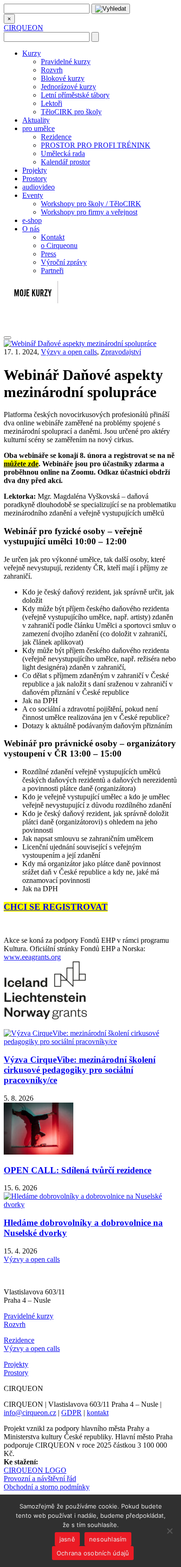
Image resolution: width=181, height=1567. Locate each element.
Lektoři (51, 103)
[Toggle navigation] (7, 337)
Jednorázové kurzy (68, 87)
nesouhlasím (108, 1539)
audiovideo (38, 187)
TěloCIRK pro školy (71, 112)
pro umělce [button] (38, 128)
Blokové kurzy (62, 78)
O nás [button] (30, 229)
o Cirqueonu (59, 245)
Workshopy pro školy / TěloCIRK (91, 204)
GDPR (71, 1413)
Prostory (34, 179)
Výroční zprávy (64, 262)
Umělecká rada (63, 153)
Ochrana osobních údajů (93, 1553)
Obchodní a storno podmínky (47, 1487)
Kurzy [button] (31, 53)
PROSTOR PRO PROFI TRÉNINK (95, 145)
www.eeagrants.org (32, 957)
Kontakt (53, 237)
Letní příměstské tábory (75, 95)
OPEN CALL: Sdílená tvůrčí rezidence (77, 1170)
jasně (67, 1539)
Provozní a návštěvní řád (40, 1478)
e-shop (32, 220)
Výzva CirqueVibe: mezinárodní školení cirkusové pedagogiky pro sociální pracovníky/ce (79, 1070)
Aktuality (36, 120)
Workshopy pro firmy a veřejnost (89, 212)
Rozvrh (52, 70)
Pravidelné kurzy (65, 61)
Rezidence (56, 137)
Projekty (34, 170)
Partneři (52, 270)
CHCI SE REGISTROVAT (56, 907)
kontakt (98, 1413)
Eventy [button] (32, 195)
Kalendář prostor (65, 162)
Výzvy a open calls (69, 352)
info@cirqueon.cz (30, 1413)
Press (48, 254)
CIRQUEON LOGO (35, 1470)
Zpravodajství (121, 352)
